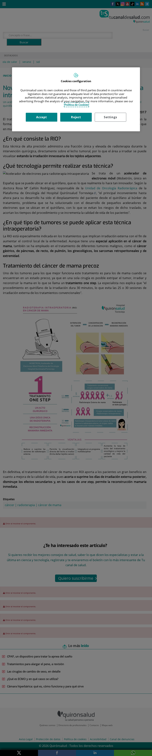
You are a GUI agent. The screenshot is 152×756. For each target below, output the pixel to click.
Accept (41, 117)
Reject (76, 117)
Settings (110, 117)
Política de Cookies (76, 105)
